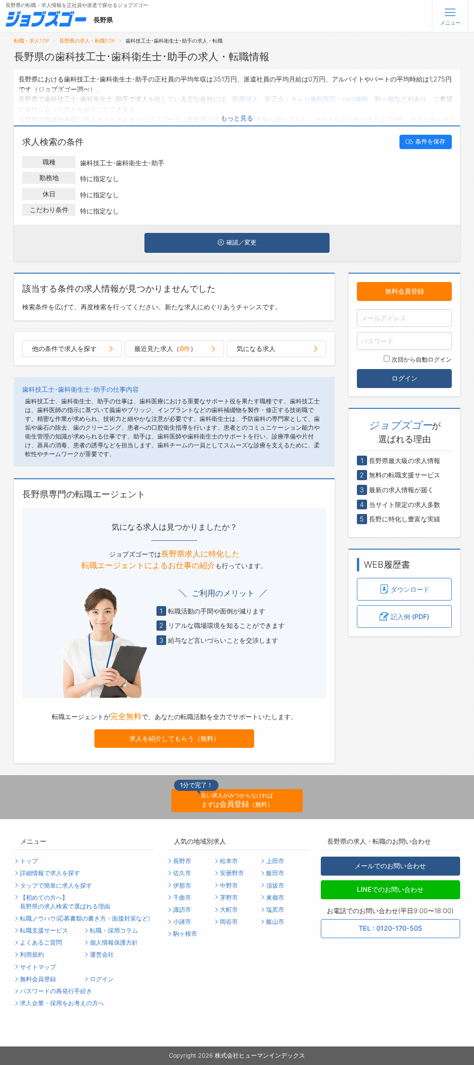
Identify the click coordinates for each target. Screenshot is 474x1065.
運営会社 (102, 954)
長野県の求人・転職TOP (87, 41)
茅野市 (229, 897)
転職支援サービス (44, 930)
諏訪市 (182, 909)
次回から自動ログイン (422, 359)
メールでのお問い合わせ (390, 866)
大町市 (229, 909)
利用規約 (32, 954)
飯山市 (275, 921)
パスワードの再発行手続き (56, 991)
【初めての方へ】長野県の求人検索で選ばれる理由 (65, 902)
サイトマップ (38, 967)
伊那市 (182, 885)
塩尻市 (275, 909)
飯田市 (275, 873)
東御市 (275, 897)
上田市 (275, 861)
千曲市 (182, 897)
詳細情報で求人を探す (50, 873)
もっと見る (237, 118)
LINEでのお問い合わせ (390, 889)
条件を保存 (430, 141)
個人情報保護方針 (114, 942)
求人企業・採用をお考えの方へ (62, 1003)
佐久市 (182, 873)
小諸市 (182, 921)
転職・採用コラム (114, 930)
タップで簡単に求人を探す (56, 885)
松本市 (229, 861)
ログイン (405, 378)
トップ (29, 861)
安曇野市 (232, 873)
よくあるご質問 (41, 942)
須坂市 (275, 885)
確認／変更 (241, 242)
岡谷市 (229, 921)
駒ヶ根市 (185, 933)
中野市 (229, 885)
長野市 (182, 861)
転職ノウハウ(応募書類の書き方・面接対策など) (85, 918)
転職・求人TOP (32, 41)
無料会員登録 (404, 291)
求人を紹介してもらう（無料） (174, 738)
